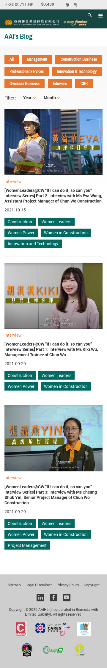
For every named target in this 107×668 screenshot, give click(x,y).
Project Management (27, 545)
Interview (60, 83)
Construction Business (79, 59)
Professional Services (27, 71)
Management (37, 59)
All (12, 59)
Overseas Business (25, 83)
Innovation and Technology (33, 243)
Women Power (21, 232)
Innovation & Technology (77, 71)
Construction (20, 221)
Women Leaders (56, 221)
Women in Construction (66, 232)
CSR (84, 83)
